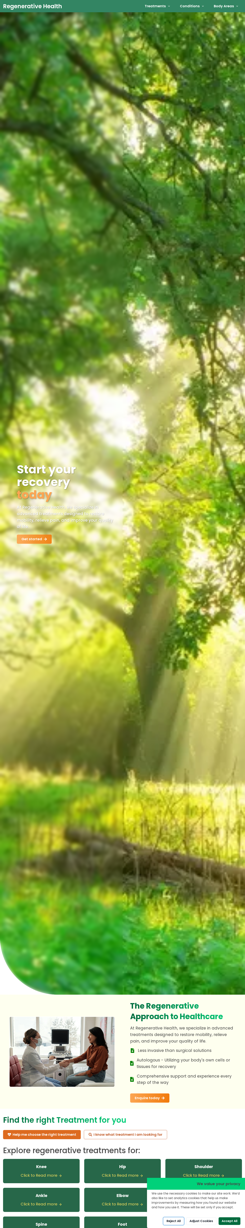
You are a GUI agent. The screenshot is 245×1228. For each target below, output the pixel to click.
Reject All (174, 1221)
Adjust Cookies (201, 1221)
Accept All (229, 1221)
